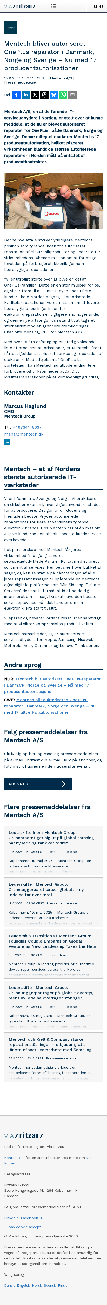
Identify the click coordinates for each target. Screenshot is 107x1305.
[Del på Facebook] (16, 95)
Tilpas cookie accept (22, 1227)
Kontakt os (13, 1157)
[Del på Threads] (44, 95)
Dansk (9, 1285)
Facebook (29, 1218)
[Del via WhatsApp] (63, 95)
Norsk (37, 1285)
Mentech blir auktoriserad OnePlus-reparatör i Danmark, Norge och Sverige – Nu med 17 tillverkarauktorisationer (50, 706)
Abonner (18, 784)
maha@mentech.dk (23, 434)
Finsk (62, 1285)
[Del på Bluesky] (54, 95)
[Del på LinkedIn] (26, 95)
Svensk (50, 1285)
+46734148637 (27, 427)
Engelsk (23, 1285)
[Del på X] (35, 95)
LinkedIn (11, 1218)
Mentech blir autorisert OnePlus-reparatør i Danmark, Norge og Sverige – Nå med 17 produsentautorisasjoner (52, 685)
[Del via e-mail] (72, 95)
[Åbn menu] (54, 6)
